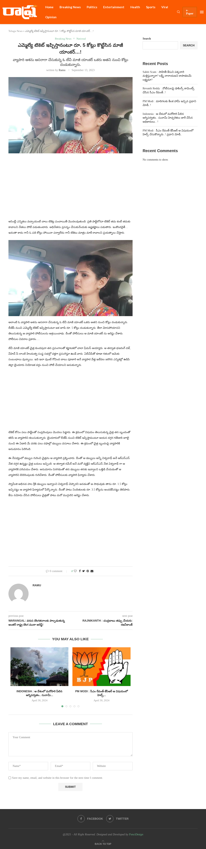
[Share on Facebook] (80, 571)
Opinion (51, 17)
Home (49, 7)
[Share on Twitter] (83, 571)
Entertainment (113, 7)
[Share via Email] (92, 571)
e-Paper (189, 12)
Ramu (62, 70)
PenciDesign (136, 834)
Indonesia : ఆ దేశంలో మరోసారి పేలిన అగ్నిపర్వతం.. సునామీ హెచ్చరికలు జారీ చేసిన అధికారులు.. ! (168, 117)
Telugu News (15, 31)
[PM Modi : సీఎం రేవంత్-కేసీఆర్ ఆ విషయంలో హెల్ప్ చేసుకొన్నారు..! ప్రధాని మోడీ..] (101, 666)
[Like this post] (75, 571)
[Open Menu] (202, 12)
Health (135, 7)
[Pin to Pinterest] (88, 571)
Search (147, 38)
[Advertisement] (70, 189)
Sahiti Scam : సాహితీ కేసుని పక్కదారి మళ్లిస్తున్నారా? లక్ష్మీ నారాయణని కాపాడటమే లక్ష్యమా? (167, 75)
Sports (150, 7)
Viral (164, 7)
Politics (92, 7)
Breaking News (70, 7)
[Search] (178, 12)
